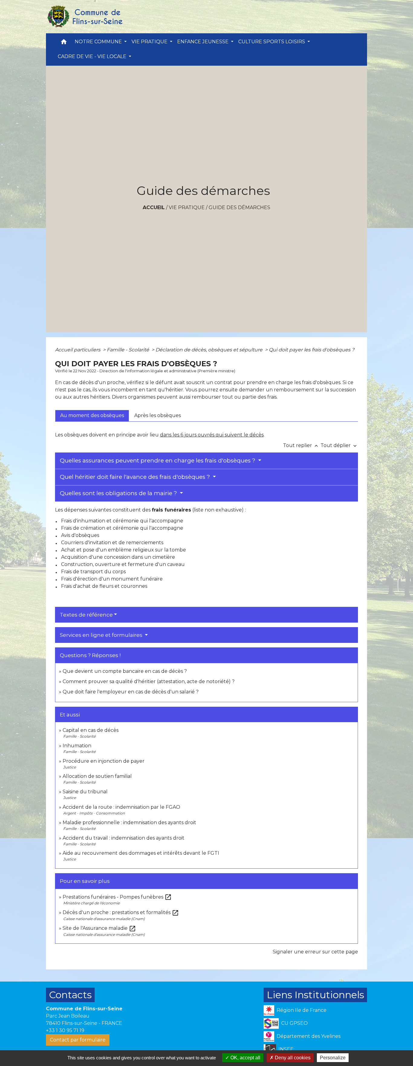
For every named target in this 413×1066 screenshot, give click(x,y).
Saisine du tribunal (85, 792)
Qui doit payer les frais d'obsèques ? (311, 350)
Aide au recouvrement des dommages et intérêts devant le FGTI (141, 853)
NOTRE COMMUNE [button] (99, 41)
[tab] (92, 415)
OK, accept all (244, 1057)
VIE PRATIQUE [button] (150, 41)
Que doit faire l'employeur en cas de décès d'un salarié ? (131, 692)
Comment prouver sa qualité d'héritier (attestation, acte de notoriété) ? (149, 681)
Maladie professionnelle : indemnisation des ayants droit (129, 822)
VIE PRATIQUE (187, 207)
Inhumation (77, 746)
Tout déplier (339, 445)
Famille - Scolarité (128, 350)
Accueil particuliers (78, 350)
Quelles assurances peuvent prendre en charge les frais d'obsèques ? (158, 460)
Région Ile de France (302, 1010)
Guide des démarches (239, 207)
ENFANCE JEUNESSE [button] (203, 41)
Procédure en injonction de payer (104, 761)
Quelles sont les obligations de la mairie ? (119, 493)
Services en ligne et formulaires (102, 635)
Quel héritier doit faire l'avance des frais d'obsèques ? (136, 476)
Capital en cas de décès (91, 730)
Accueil (154, 207)
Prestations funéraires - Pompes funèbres (117, 897)
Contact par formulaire (78, 1040)
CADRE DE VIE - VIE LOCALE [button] (93, 56)
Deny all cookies (292, 1057)
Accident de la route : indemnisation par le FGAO (121, 807)
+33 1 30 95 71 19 (65, 1030)
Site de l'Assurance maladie (99, 928)
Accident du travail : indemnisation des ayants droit (123, 838)
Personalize (333, 1057)
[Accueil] (84, 16)
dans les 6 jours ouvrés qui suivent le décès (212, 435)
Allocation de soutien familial (97, 776)
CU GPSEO (294, 1023)
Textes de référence (86, 615)
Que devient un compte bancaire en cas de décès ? (125, 671)
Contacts (70, 995)
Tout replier (301, 445)
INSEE (286, 1049)
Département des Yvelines (308, 1036)
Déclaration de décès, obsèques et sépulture (209, 350)
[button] (63, 43)
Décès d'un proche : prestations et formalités (121, 912)
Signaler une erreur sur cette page (315, 952)
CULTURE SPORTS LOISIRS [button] (272, 41)
